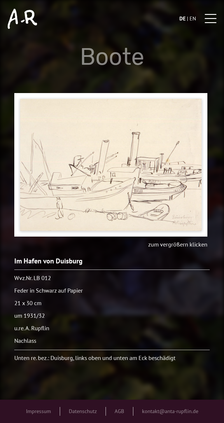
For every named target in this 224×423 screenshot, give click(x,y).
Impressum (38, 411)
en (193, 18)
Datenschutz (83, 411)
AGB (119, 411)
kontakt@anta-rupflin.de (170, 411)
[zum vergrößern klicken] (110, 165)
